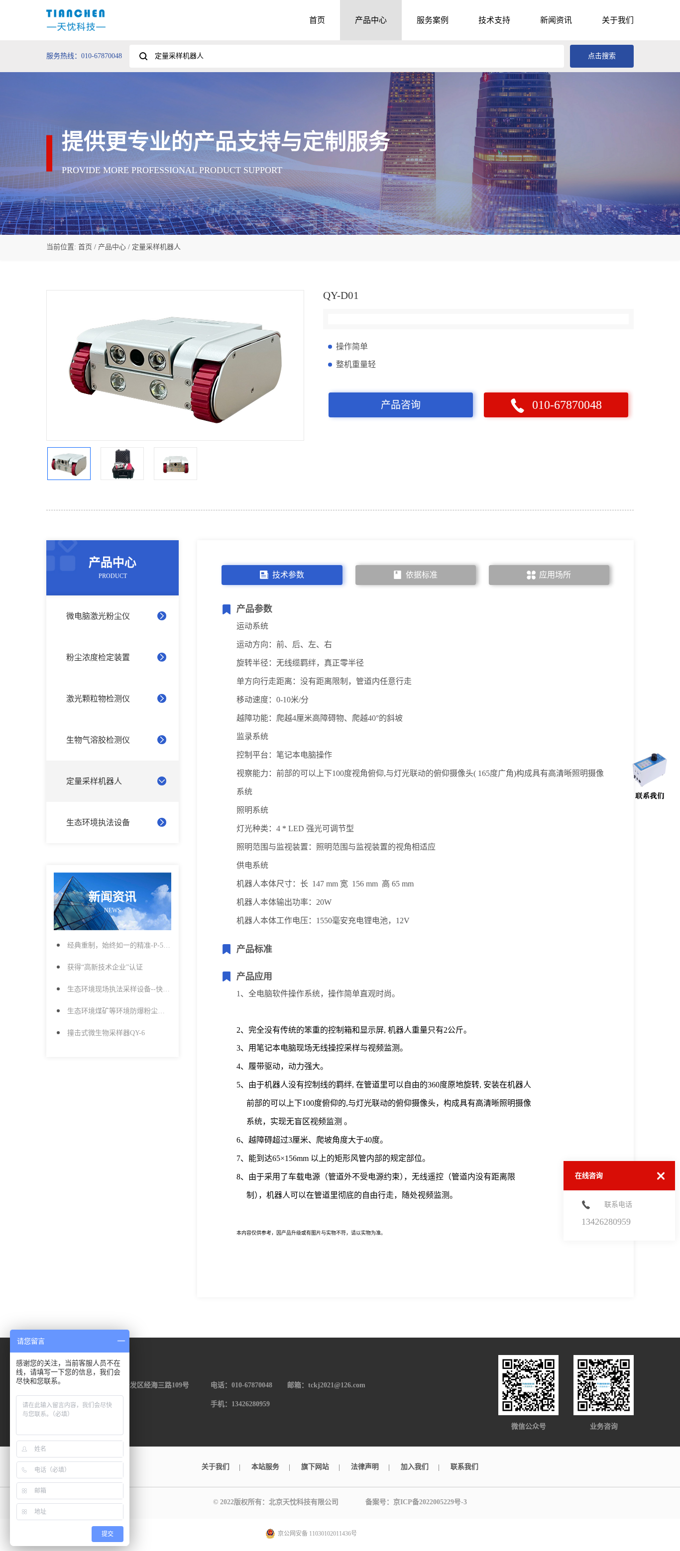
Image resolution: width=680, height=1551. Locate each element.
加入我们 (415, 1466)
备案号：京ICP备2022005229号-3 (416, 1502)
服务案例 (433, 20)
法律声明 (365, 1466)
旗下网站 (315, 1466)
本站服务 (265, 1466)
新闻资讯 (556, 20)
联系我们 (464, 1466)
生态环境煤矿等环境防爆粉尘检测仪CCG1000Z (119, 1011)
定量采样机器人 (94, 781)
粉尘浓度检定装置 (98, 657)
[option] (175, 365)
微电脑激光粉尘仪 (98, 616)
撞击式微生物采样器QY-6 (106, 1033)
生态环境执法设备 (98, 822)
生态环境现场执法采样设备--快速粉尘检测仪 (119, 989)
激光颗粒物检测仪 (98, 698)
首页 (317, 20)
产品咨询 (401, 404)
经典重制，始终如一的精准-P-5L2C (119, 945)
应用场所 (555, 575)
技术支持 (494, 20)
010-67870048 (567, 404)
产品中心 (371, 20)
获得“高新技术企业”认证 (105, 967)
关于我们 (618, 20)
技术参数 (288, 575)
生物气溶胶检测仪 (98, 740)
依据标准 (422, 575)
